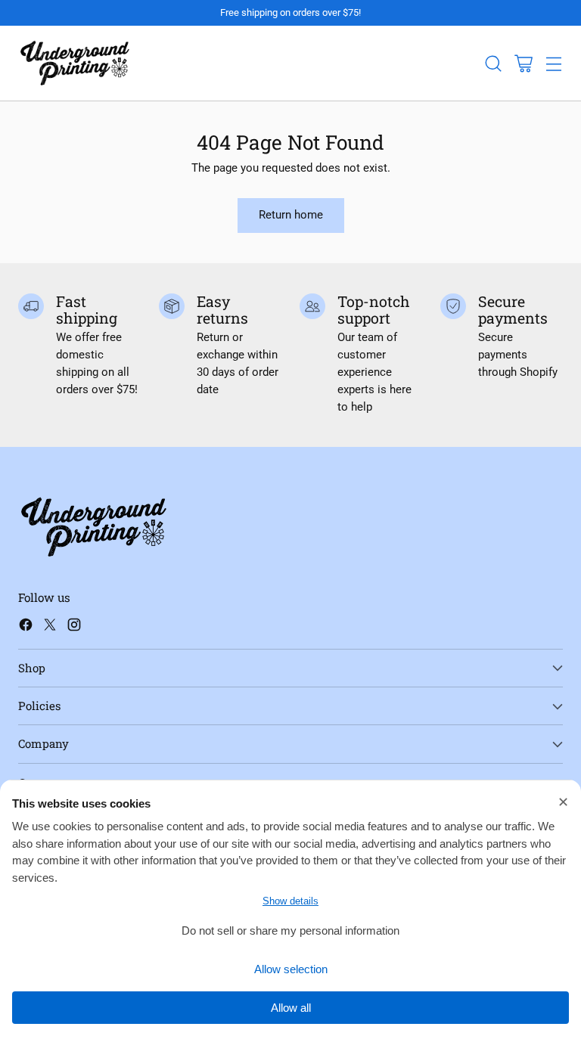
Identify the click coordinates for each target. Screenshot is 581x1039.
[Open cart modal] (523, 63)
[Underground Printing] (75, 63)
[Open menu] (553, 63)
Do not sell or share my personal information (290, 930)
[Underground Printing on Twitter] (50, 627)
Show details (290, 901)
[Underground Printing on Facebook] (26, 627)
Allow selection (291, 969)
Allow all (291, 1007)
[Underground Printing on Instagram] (74, 627)
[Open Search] (492, 63)
